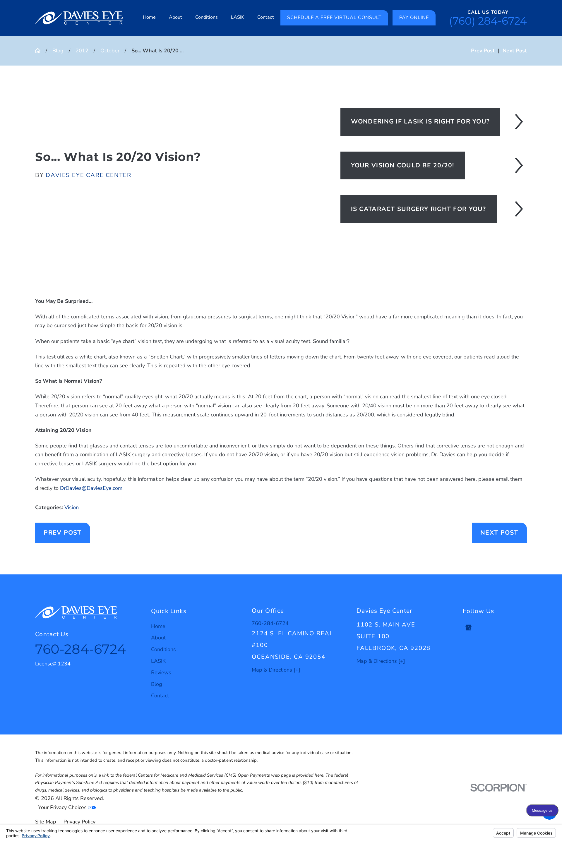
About (158, 637)
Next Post (499, 532)
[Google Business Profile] (468, 628)
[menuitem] (149, 17)
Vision (71, 507)
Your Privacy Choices (63, 807)
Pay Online (414, 17)
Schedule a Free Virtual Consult (334, 17)
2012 (82, 50)
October (109, 50)
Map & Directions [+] (276, 669)
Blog (58, 50)
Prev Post (62, 532)
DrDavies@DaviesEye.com (91, 488)
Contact (160, 695)
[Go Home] (40, 50)
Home (158, 626)
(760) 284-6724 (488, 21)
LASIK (158, 661)
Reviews (161, 672)
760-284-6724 (80, 649)
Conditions (163, 649)
